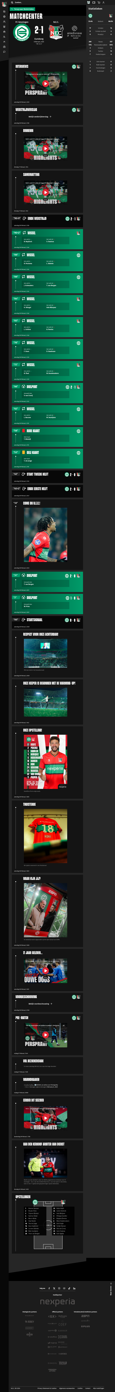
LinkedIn (4, 73)
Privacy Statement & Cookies (47, 1388)
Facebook (4, 69)
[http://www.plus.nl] (85, 1326)
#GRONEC (38, 1085)
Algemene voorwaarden (67, 1388)
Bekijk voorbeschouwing (39, 1004)
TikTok (8, 73)
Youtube (64, 1288)
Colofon (80, 1388)
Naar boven (111, 1290)
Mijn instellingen (98, 1388)
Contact (87, 1388)
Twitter (8, 69)
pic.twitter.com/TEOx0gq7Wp (50, 1085)
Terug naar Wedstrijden (24, 9)
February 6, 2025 (52, 1087)
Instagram (59, 1288)
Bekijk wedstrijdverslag (38, 117)
